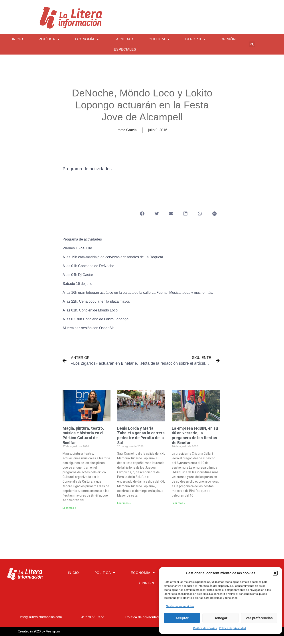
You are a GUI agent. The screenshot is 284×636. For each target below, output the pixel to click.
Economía (85, 39)
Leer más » (69, 507)
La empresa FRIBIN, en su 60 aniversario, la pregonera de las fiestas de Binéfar (195, 435)
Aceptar (182, 618)
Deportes (195, 39)
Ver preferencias (259, 618)
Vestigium (53, 631)
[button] (275, 573)
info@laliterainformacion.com (41, 617)
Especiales (125, 49)
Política (47, 39)
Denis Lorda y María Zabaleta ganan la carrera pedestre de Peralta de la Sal (141, 435)
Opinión (228, 39)
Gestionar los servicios (180, 606)
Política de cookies (205, 628)
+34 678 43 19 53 (91, 617)
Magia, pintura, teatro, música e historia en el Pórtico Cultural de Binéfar (83, 435)
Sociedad (123, 39)
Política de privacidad (232, 628)
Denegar (220, 618)
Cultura (157, 39)
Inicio (17, 39)
